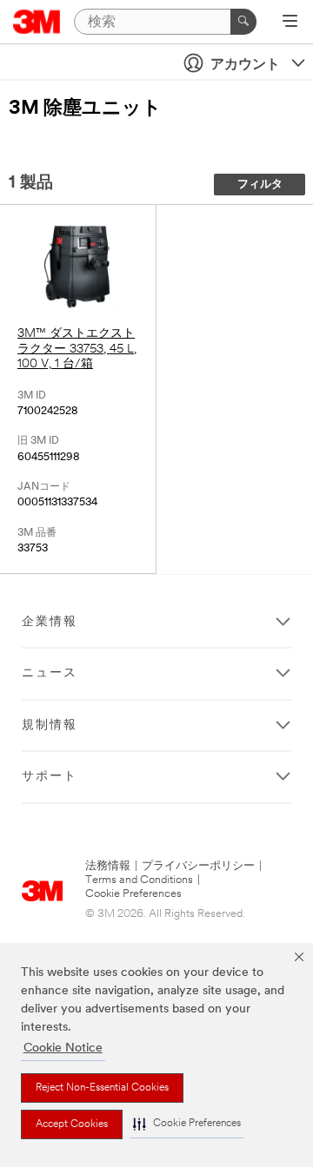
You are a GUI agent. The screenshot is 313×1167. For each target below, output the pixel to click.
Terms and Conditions (139, 880)
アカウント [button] (245, 65)
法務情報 (107, 866)
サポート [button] (49, 776)
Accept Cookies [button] (72, 1124)
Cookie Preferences (133, 894)
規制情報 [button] (49, 725)
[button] (187, 1124)
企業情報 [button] (49, 622)
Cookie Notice (63, 1048)
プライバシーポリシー (198, 866)
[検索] (243, 22)
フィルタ (260, 184)
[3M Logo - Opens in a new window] (37, 22)
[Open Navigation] (290, 23)
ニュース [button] (49, 673)
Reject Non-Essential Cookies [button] (102, 1088)
